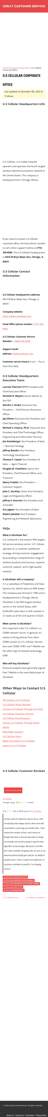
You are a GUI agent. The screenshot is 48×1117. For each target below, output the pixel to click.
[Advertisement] (24, 42)
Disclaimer (30, 1115)
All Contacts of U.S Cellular (16, 700)
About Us (10, 1115)
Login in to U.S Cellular (14, 745)
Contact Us (19, 1115)
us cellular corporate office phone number (21, 884)
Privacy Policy (41, 1115)
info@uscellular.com (22, 353)
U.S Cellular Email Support (16, 718)
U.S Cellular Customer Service (18, 713)
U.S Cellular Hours (12, 736)
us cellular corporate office (15, 877)
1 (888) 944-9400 (21, 341)
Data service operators (20, 68)
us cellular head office (12, 887)
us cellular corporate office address (18, 880)
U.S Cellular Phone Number (17, 704)
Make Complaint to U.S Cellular (19, 740)
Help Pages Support (13, 731)
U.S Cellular (7, 799)
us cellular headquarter (13, 890)
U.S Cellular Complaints (34, 897)
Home (5, 68)
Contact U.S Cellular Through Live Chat (23, 709)
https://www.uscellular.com (17, 316)
